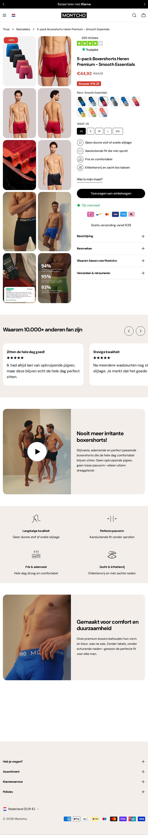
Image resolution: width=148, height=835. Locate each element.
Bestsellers (23, 29)
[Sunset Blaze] (103, 112)
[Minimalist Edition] (135, 101)
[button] (13, 15)
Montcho (20, 819)
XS (81, 130)
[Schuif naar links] (129, 331)
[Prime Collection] (92, 101)
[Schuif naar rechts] (140, 331)
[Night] (82, 101)
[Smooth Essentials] (103, 101)
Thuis (6, 29)
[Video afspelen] (37, 451)
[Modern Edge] (82, 112)
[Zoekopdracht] (134, 15)
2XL (118, 130)
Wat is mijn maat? (90, 179)
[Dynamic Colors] (92, 112)
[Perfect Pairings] (114, 101)
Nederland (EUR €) (21, 809)
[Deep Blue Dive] (125, 101)
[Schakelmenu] (4, 15)
